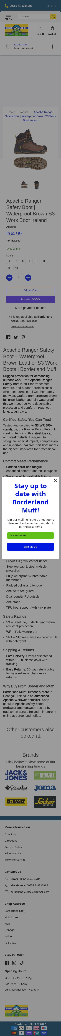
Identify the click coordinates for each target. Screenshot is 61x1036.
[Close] (55, 480)
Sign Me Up (30, 546)
